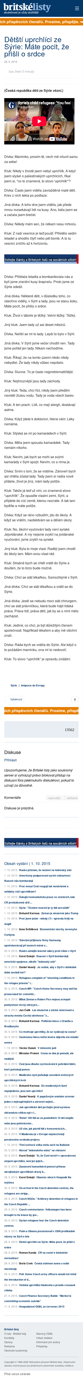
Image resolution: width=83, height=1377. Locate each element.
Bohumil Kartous (29, 913)
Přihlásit (10, 760)
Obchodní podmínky (15, 1350)
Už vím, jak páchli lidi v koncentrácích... (42, 1128)
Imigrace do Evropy (33, 685)
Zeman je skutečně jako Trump (59, 913)
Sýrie (14, 685)
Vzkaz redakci (44, 1338)
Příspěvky (41, 1346)
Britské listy (34, 9)
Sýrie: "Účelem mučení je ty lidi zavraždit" (44, 908)
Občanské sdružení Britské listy (45, 1362)
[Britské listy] (41, 259)
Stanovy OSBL (44, 1333)
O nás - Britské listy (15, 1333)
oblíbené (72, 798)
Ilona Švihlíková (28, 929)
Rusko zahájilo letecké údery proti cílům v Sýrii (47, 951)
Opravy (8, 1342)
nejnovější (55, 798)
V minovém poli (47, 1048)
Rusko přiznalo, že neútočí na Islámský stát (45, 870)
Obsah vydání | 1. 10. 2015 (27, 863)
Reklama (9, 1346)
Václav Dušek (27, 1048)
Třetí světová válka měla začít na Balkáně (44, 1145)
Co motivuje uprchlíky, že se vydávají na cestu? (47, 1032)
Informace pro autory (48, 1342)
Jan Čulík (24, 1010)
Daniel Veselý (27, 967)
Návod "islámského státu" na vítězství (42, 1150)
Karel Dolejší (27, 956)
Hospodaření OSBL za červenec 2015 (41, 1306)
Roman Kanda (27, 1252)
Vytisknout (16, 699)
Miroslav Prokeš (29, 1053)
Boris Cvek (26, 1263)
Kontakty (9, 1338)
